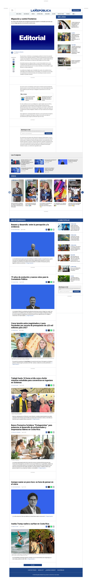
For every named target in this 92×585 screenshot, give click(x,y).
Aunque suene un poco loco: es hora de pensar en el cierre (32, 483)
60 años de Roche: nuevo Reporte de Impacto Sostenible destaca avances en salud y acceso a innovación (27, 162)
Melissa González (15, 526)
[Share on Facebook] (13, 62)
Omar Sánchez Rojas (16, 229)
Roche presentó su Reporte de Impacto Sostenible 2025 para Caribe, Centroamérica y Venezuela (17, 205)
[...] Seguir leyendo (29, 263)
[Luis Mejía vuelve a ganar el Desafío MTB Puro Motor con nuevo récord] (64, 278)
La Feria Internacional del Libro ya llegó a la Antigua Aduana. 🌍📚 (30, 204)
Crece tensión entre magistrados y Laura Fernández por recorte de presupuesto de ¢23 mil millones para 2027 (32, 325)
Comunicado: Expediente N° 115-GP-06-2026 (27, 169)
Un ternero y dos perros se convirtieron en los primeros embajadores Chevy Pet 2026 (75, 248)
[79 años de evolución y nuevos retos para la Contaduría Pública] (32, 297)
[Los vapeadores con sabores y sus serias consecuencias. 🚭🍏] (60, 190)
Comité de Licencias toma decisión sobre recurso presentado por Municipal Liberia (75, 238)
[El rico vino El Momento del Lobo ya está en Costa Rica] (64, 268)
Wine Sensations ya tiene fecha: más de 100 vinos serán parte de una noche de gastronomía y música (75, 259)
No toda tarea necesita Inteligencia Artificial (73, 160)
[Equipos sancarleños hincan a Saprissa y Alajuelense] (64, 62)
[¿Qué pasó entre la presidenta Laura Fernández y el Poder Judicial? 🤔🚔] (74, 190)
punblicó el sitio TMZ (22, 559)
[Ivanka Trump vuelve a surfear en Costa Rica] (32, 541)
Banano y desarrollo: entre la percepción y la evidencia (30, 226)
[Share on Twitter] (13, 64)
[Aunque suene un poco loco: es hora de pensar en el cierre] (32, 502)
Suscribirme (48, 133)
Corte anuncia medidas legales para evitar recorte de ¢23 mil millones (30, 98)
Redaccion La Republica (16, 432)
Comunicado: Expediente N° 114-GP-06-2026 (50, 160)
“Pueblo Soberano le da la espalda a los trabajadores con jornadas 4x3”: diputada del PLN (75, 25)
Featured (73, 44)
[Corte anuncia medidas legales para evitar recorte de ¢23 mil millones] (23, 98)
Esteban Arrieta (15, 330)
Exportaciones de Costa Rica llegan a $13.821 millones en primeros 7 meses (47, 98)
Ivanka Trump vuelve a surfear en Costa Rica (30, 524)
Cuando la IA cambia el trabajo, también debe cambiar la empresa (49, 169)
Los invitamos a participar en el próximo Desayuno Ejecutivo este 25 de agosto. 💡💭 (46, 205)
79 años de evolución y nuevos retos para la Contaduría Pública (29, 278)
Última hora (73, 224)
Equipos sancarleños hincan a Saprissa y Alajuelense (75, 62)
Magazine (73, 255)
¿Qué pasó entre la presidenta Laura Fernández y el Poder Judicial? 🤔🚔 (74, 204)
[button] (76, 10)
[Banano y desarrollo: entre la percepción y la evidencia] (32, 244)
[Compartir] (13, 71)
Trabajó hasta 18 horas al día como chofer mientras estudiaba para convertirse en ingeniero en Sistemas (32, 380)
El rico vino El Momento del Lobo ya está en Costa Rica (75, 269)
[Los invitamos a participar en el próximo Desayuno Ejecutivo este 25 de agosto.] (46, 190)
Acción (73, 33)
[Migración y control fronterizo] (32, 38)
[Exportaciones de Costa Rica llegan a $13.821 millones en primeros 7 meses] (39, 98)
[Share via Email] (13, 69)
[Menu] (12, 10)
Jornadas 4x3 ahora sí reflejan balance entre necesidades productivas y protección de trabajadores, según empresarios (76, 50)
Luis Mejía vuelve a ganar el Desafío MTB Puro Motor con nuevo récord (75, 279)
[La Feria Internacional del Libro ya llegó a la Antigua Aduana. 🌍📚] (31, 190)
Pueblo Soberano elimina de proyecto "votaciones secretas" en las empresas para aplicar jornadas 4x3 (75, 228)
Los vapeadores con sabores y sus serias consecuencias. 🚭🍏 (60, 204)
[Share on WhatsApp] (13, 66)
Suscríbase (60, 570)
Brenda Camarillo (15, 385)
